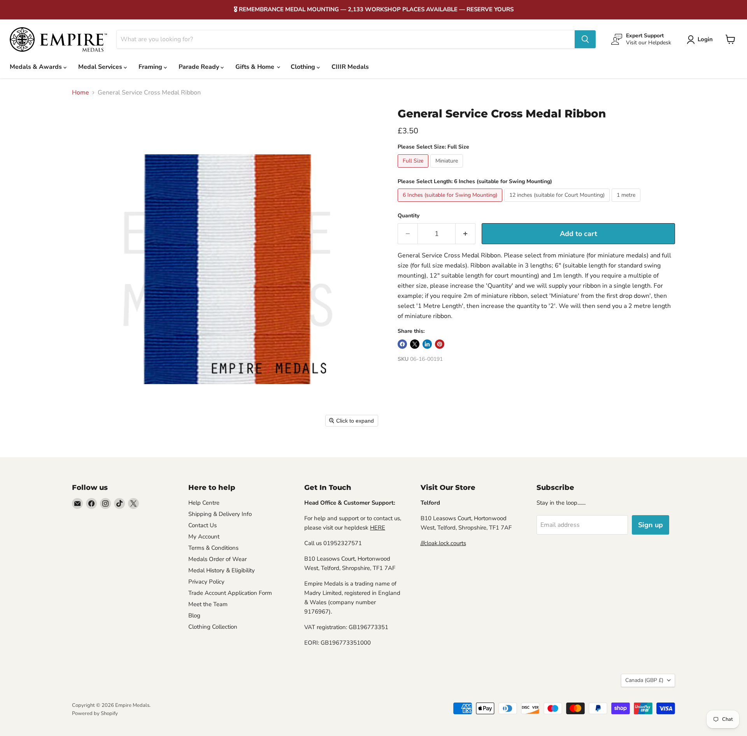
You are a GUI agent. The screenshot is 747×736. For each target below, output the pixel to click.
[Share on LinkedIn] (427, 344)
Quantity (408, 216)
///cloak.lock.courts (443, 543)
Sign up (650, 525)
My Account (203, 536)
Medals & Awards (36, 67)
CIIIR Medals (350, 67)
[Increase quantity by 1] (465, 234)
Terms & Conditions (213, 548)
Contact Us (202, 525)
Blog (194, 615)
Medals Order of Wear (217, 559)
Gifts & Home (255, 67)
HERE (377, 527)
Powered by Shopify (95, 713)
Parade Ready (200, 67)
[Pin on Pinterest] (439, 344)
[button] (701, 39)
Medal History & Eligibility (221, 570)
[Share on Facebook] (402, 344)
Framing (151, 67)
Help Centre (203, 503)
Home (80, 92)
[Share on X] (414, 344)
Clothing (304, 67)
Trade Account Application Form (230, 593)
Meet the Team (208, 604)
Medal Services (101, 67)
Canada (644, 680)
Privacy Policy (206, 582)
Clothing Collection (212, 627)
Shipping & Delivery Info (220, 514)
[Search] (585, 39)
